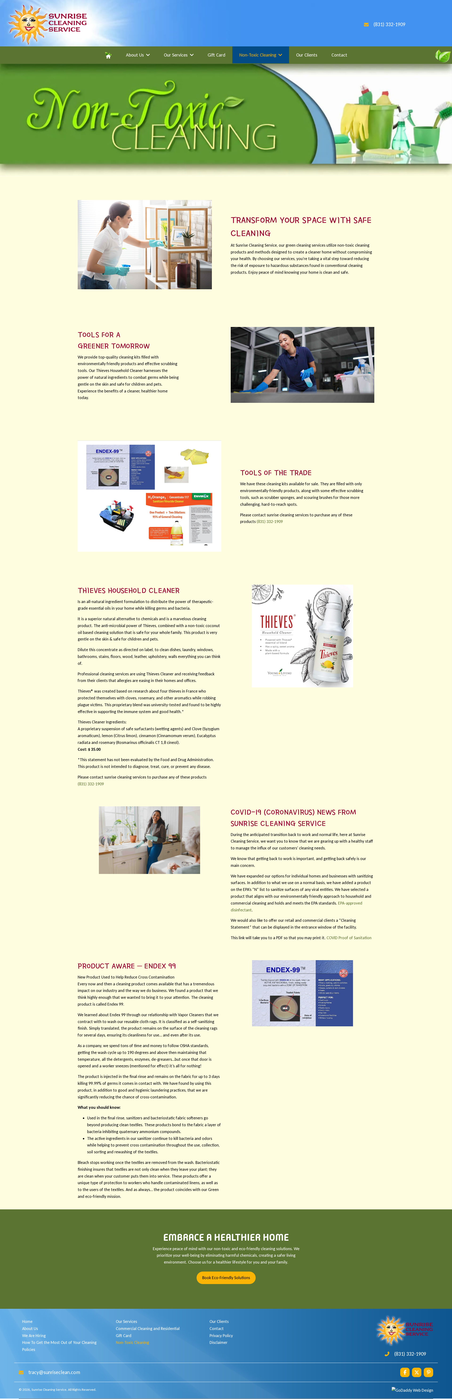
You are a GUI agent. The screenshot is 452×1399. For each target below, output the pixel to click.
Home (27, 1321)
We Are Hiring (34, 1335)
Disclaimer (218, 1342)
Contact (217, 1328)
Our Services (126, 1321)
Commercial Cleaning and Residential (148, 1328)
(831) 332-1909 (389, 24)
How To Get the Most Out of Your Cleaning (59, 1342)
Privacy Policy (221, 1335)
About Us (30, 1328)
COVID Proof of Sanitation (349, 937)
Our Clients (219, 1321)
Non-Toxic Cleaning (132, 1342)
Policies (28, 1349)
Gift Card (123, 1335)
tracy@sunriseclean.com (54, 1372)
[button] (405, 1372)
